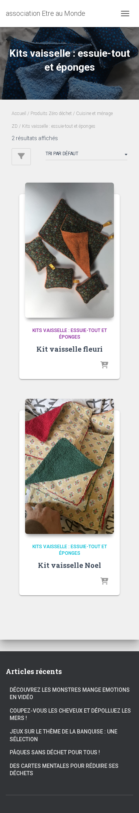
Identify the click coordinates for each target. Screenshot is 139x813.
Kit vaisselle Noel (69, 565)
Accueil (19, 113)
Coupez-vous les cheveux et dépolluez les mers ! (70, 715)
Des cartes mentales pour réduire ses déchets (64, 770)
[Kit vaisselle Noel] (69, 466)
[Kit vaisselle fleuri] (69, 250)
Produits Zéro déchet (51, 113)
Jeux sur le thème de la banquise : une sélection (63, 735)
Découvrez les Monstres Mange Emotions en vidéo (70, 694)
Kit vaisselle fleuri (69, 349)
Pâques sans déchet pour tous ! (55, 752)
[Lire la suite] (104, 365)
